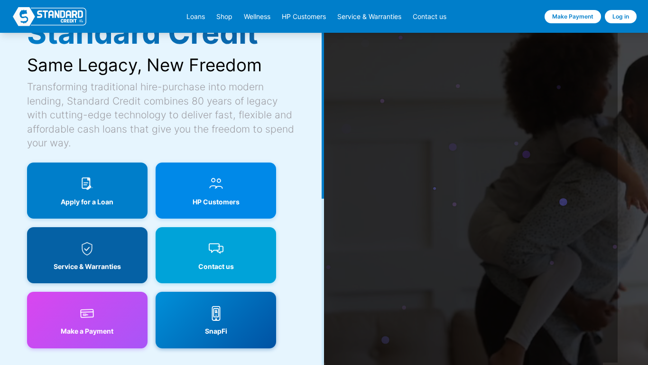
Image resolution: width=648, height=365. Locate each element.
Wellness (257, 16)
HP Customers (304, 16)
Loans (195, 16)
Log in (620, 16)
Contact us (429, 16)
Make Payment (572, 16)
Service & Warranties (369, 16)
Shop (224, 16)
